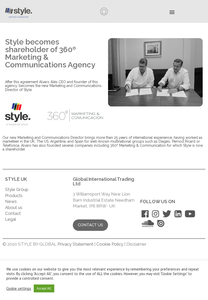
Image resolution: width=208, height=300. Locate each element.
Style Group (16, 189)
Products (14, 195)
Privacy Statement (75, 244)
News (11, 201)
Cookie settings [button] (18, 288)
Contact (13, 213)
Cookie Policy (109, 244)
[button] (173, 12)
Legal (11, 219)
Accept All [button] (44, 288)
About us (13, 207)
